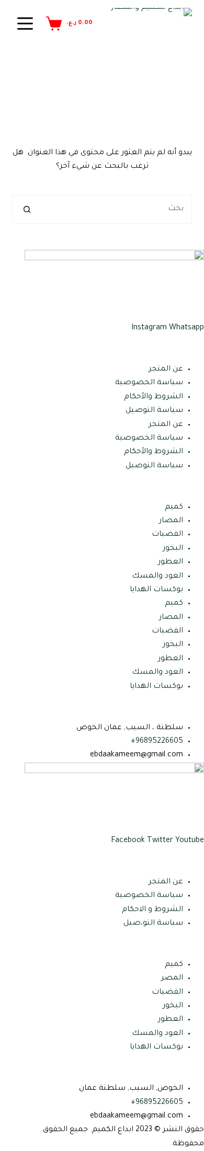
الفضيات (167, 535)
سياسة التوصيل (154, 411)
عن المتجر (166, 369)
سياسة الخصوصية (149, 383)
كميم (174, 507)
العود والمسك (157, 576)
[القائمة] (25, 23)
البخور (173, 549)
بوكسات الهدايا (156, 590)
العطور (170, 562)
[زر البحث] (26, 209)
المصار (171, 521)
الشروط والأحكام (153, 397)
